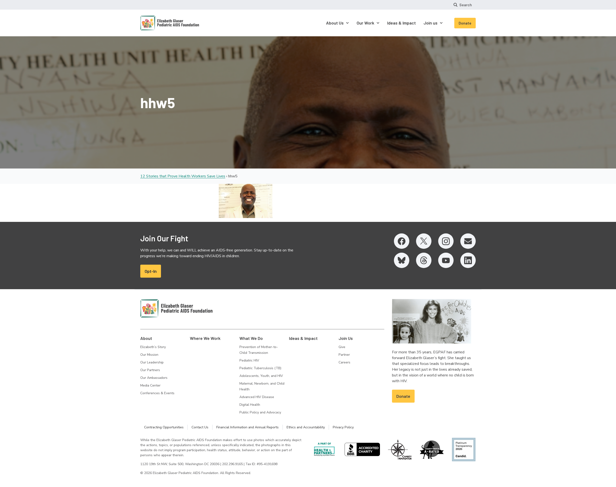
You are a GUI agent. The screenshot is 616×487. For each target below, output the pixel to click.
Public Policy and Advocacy (260, 412)
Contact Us (200, 427)
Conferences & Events (157, 393)
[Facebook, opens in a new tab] (401, 241)
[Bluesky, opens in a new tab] (401, 260)
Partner (344, 354)
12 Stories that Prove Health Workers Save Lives (182, 176)
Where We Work (205, 338)
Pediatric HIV (249, 360)
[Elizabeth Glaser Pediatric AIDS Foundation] (176, 308)
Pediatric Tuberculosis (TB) (260, 368)
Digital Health (249, 404)
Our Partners (150, 370)
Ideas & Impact (303, 338)
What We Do (251, 338)
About (146, 338)
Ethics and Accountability (306, 427)
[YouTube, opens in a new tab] (446, 260)
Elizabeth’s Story (153, 347)
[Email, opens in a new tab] (468, 241)
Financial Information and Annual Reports (247, 427)
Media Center (150, 385)
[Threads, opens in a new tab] (423, 260)
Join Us (346, 338)
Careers (344, 362)
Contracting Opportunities (164, 427)
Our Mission (149, 354)
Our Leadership (152, 362)
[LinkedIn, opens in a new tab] (468, 260)
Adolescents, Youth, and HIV (261, 376)
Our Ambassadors (153, 377)
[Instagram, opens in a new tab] (446, 241)
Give (342, 347)
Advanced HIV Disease (256, 397)
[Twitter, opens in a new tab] (423, 241)
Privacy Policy (343, 427)
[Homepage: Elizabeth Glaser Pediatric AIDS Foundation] (157, 23)
